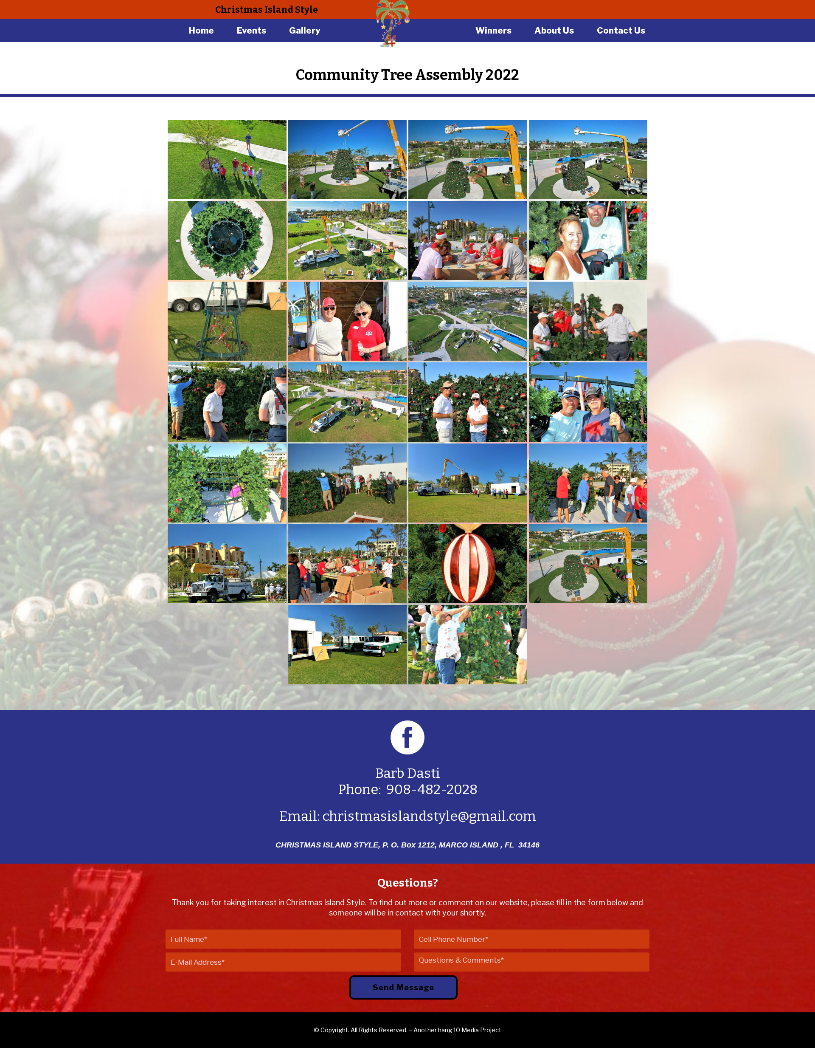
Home (201, 30)
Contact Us (621, 30)
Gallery (304, 30)
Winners (493, 30)
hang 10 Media (458, 1030)
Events (251, 30)
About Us (554, 30)
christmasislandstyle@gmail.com (429, 816)
